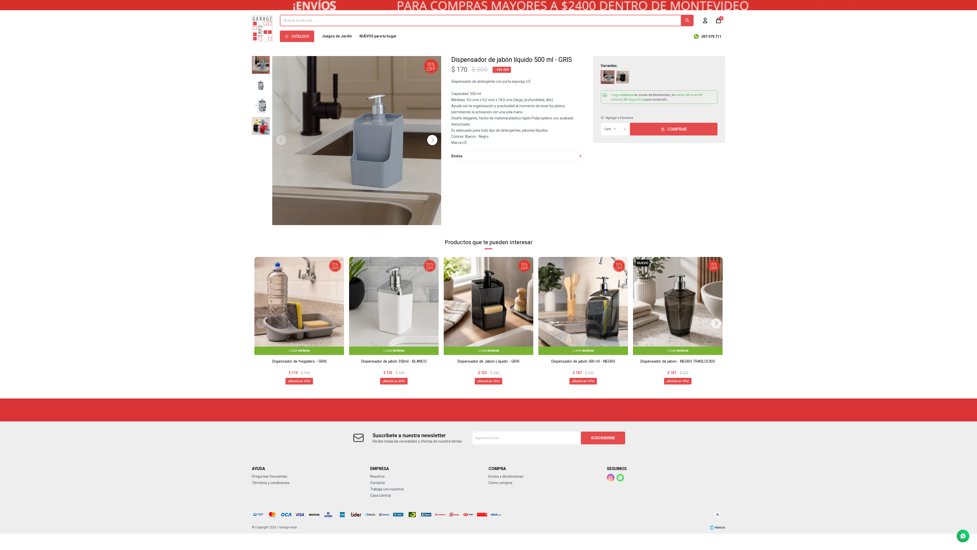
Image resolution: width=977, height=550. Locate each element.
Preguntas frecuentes (269, 476)
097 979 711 (711, 37)
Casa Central (380, 495)
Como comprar (501, 483)
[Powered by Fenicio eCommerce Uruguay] (717, 527)
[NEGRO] (622, 77)
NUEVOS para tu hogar (378, 36)
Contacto (377, 483)
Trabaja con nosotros (387, 489)
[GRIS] (607, 77)
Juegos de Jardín (337, 36)
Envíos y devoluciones (506, 476)
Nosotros (377, 476)
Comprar (677, 129)
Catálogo (300, 36)
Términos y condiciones (271, 483)
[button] (687, 20)
